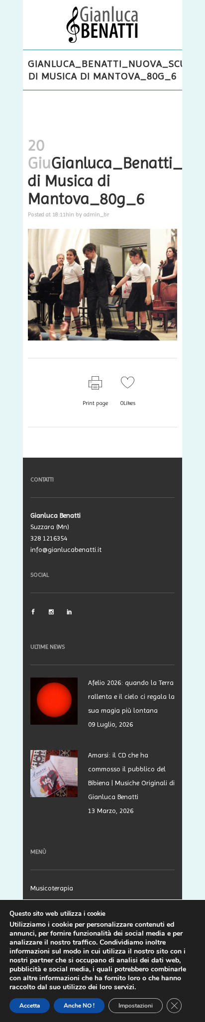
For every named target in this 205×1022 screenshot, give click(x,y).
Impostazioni (135, 1006)
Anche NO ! (79, 1006)
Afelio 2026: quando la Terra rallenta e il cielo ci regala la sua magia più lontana (131, 696)
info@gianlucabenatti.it (66, 549)
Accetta (29, 1006)
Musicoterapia (51, 888)
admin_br (96, 214)
